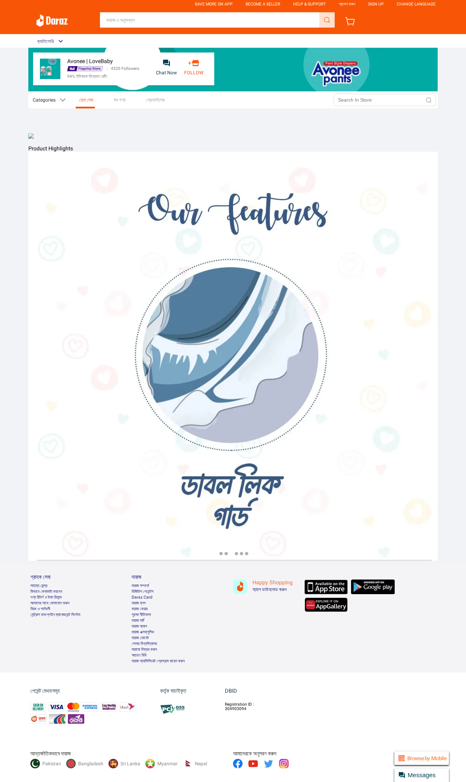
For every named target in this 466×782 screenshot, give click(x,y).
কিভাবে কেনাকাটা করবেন (46, 591)
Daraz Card (142, 597)
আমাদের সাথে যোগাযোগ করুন (49, 603)
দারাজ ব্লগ (139, 603)
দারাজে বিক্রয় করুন (144, 649)
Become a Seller (263, 4)
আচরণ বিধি (139, 655)
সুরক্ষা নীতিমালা (141, 614)
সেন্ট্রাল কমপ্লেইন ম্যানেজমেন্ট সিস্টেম (55, 614)
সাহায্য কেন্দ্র (38, 585)
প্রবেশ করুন (347, 4)
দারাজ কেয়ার (140, 608)
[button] (429, 100)
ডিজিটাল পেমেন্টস (143, 591)
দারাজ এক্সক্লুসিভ (143, 632)
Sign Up (376, 4)
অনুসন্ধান (327, 20)
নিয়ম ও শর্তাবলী (40, 608)
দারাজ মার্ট (138, 620)
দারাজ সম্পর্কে (140, 585)
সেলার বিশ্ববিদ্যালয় (144, 643)
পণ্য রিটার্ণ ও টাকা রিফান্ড (46, 597)
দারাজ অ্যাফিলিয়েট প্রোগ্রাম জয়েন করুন (158, 661)
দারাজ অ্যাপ (139, 626)
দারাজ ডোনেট (140, 637)
